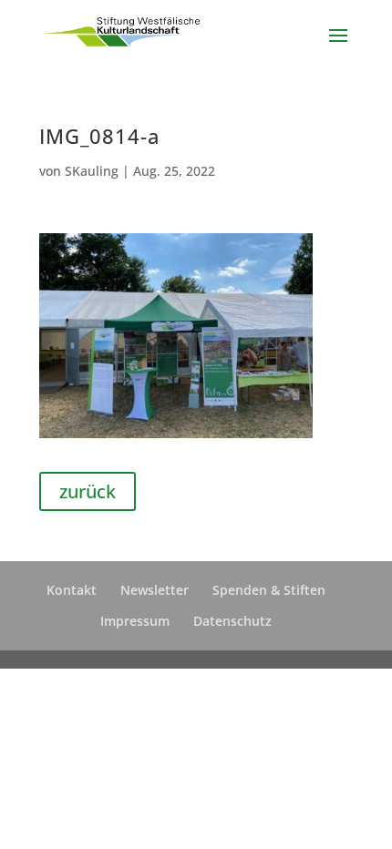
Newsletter (154, 589)
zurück (87, 491)
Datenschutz (232, 620)
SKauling (92, 170)
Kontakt (71, 589)
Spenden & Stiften (268, 589)
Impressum (135, 620)
